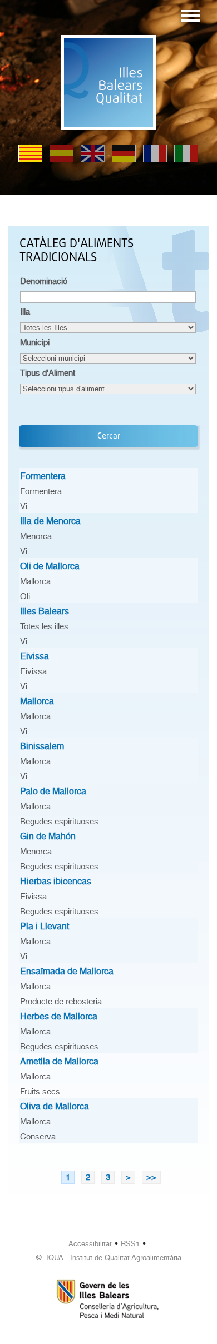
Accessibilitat (90, 1244)
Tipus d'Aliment (47, 373)
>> (151, 1177)
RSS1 (130, 1244)
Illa (25, 312)
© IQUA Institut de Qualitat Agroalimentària (108, 1257)
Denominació (43, 281)
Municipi (35, 342)
